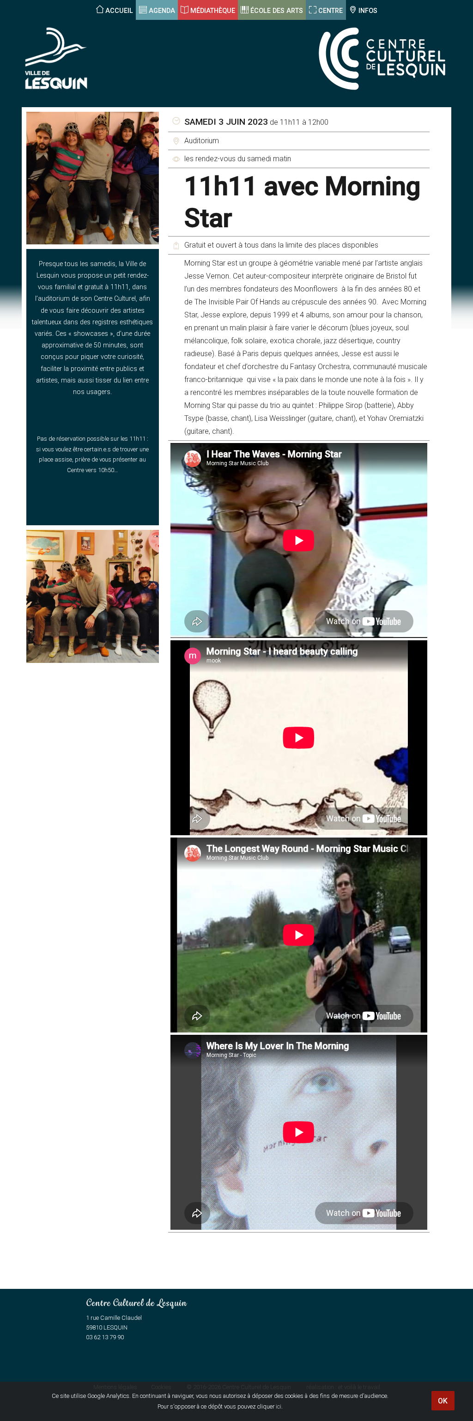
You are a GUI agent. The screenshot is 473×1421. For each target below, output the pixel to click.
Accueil (119, 11)
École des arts (276, 11)
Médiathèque (212, 11)
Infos (367, 11)
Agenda (162, 11)
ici (278, 1406)
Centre (330, 11)
